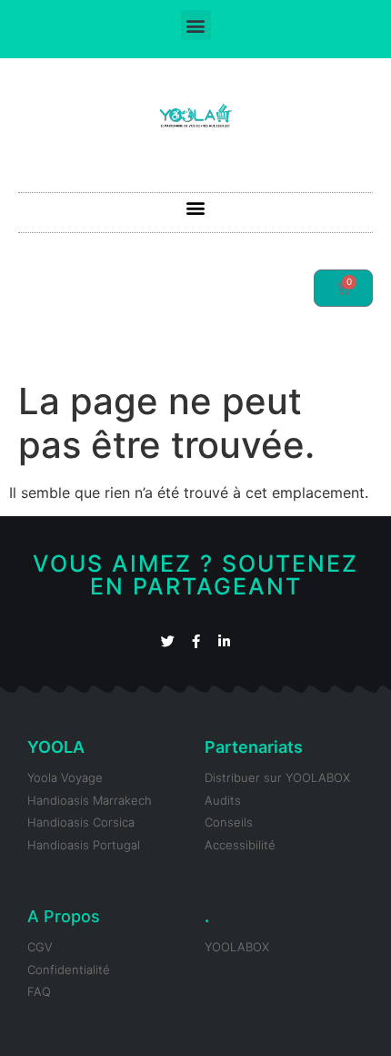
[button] (196, 25)
